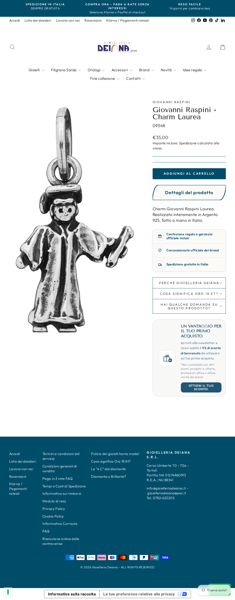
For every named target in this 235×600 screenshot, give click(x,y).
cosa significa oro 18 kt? (189, 294)
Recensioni (93, 20)
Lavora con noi (68, 20)
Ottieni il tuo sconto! (201, 387)
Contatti (133, 78)
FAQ (45, 531)
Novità (167, 70)
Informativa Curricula (59, 523)
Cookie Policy (53, 516)
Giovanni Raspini (171, 102)
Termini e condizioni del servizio (61, 456)
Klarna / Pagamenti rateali (127, 20)
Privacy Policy (53, 508)
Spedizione (188, 143)
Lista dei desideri (38, 20)
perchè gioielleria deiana (189, 283)
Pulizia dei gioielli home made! (115, 454)
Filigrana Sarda (64, 70)
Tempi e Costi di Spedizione (64, 486)
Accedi (14, 20)
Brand (144, 70)
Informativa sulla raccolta (72, 594)
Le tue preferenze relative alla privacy (139, 594)
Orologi (94, 70)
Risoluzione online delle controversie (60, 541)
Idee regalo (193, 70)
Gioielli (35, 70)
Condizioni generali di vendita (59, 468)
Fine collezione (103, 78)
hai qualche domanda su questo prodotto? (189, 306)
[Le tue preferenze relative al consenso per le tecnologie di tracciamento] (8, 592)
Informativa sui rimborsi (61, 493)
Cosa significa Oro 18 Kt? (111, 461)
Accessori (120, 70)
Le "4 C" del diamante (108, 469)
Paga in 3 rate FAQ (57, 478)
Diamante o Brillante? (108, 476)
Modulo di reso (54, 501)
